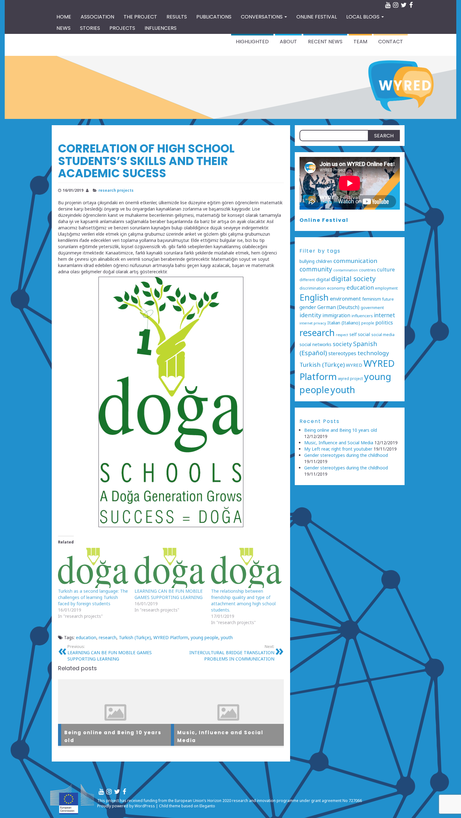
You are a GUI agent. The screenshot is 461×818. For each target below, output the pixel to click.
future (388, 299)
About (288, 41)
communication (355, 261)
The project (140, 16)
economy (336, 288)
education (86, 637)
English (314, 297)
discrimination (312, 288)
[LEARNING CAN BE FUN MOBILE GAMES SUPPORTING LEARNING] (170, 568)
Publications (213, 16)
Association (97, 16)
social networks (315, 344)
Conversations (262, 16)
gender (307, 307)
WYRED (354, 365)
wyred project (350, 378)
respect (342, 334)
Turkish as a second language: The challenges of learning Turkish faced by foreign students (93, 597)
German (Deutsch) (338, 307)
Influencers (161, 28)
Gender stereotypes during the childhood (346, 455)
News (63, 28)
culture (386, 269)
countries (367, 269)
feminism (371, 299)
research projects (116, 190)
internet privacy (312, 323)
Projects (122, 28)
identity (310, 315)
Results (177, 16)
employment (386, 288)
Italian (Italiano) (343, 323)
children (324, 261)
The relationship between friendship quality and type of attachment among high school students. (243, 600)
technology (373, 353)
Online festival (316, 16)
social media (383, 334)
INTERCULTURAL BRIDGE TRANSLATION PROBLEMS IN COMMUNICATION (231, 653)
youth (227, 637)
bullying (307, 261)
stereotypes (342, 353)
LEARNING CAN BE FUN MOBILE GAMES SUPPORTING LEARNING (169, 594)
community (315, 269)
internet (384, 315)
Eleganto (207, 806)
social (364, 334)
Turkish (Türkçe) (135, 637)
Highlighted (252, 41)
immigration (336, 315)
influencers (362, 315)
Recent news (325, 41)
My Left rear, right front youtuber (338, 449)
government (372, 307)
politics (384, 322)
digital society (353, 278)
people (367, 322)
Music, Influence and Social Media (338, 443)
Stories (90, 28)
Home (63, 16)
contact (390, 41)
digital (323, 279)
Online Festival (323, 220)
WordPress (145, 806)
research (107, 637)
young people (204, 637)
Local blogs (363, 16)
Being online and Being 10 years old (340, 430)
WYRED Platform (170, 637)
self (353, 334)
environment (345, 298)
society (342, 344)
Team (360, 41)
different (307, 279)
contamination (345, 270)
